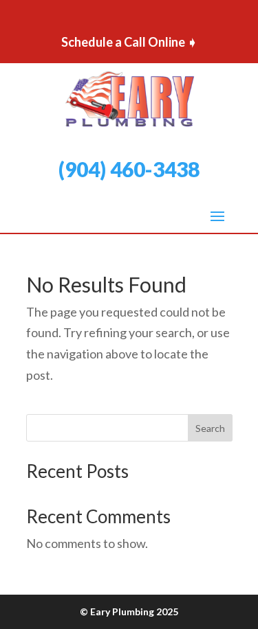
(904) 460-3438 (129, 169)
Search (210, 428)
